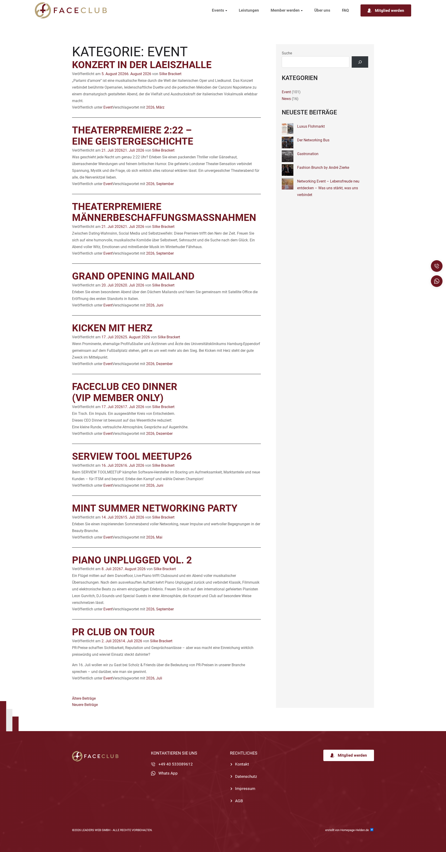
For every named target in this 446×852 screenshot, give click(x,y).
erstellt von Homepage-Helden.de (347, 830)
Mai (159, 537)
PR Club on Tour (113, 632)
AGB (239, 801)
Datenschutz (246, 776)
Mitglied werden (389, 10)
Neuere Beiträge (85, 704)
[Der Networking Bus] (287, 143)
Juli (159, 678)
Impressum (245, 788)
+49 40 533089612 (175, 764)
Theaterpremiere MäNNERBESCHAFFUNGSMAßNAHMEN (164, 212)
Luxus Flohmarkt (311, 126)
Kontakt (242, 764)
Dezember (164, 364)
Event (107, 107)
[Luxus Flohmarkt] (287, 130)
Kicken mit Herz (112, 328)
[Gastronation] (287, 157)
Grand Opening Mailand (133, 276)
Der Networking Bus (313, 140)
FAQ (345, 10)
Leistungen (249, 10)
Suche (287, 53)
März (160, 107)
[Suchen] (360, 62)
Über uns (322, 10)
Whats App (168, 773)
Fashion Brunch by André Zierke (323, 167)
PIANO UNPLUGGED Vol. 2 (132, 560)
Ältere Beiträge (84, 698)
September (165, 184)
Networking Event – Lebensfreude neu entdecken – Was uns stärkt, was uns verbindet (328, 188)
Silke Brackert (170, 74)
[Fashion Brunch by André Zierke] (287, 171)
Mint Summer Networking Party (154, 508)
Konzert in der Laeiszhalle (142, 64)
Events (218, 10)
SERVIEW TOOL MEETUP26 (132, 456)
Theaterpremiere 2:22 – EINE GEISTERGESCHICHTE (132, 135)
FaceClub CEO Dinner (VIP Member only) (124, 392)
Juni (159, 305)
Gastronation (307, 154)
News (286, 99)
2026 (150, 107)
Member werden (285, 10)
